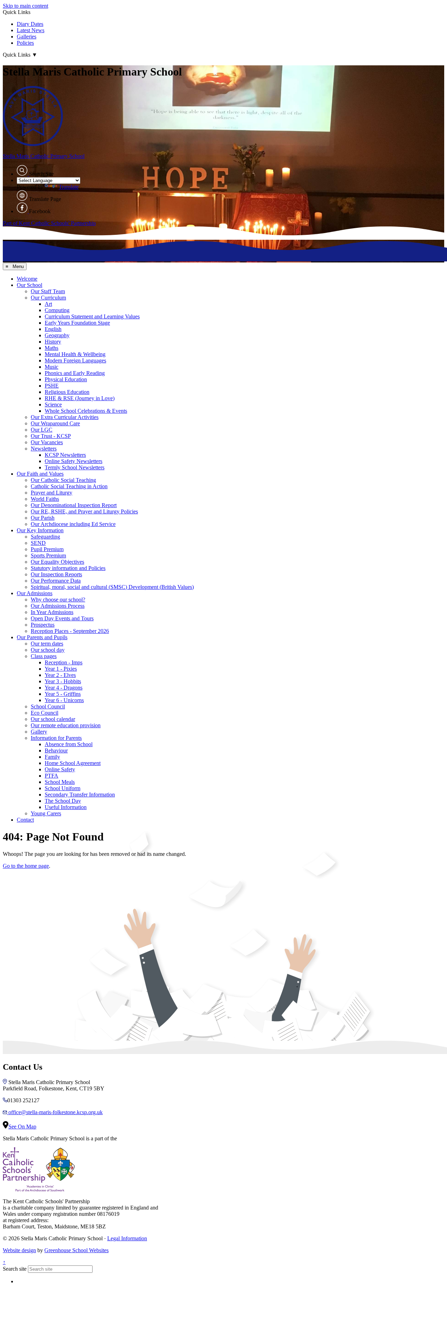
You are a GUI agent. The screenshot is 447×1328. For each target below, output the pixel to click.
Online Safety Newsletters (73, 461)
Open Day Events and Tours (62, 618)
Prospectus (42, 625)
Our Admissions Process (58, 606)
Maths (51, 348)
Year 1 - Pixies (61, 669)
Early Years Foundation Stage (77, 323)
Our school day (48, 650)
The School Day (63, 801)
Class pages (44, 656)
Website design (19, 1250)
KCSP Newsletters (65, 455)
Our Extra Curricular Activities (64, 417)
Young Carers (46, 813)
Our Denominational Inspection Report (74, 505)
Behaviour (56, 750)
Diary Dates (30, 24)
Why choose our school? (58, 599)
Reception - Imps (63, 662)
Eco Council (44, 713)
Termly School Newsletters (74, 467)
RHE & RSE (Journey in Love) (80, 398)
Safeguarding (45, 537)
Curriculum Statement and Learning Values (92, 316)
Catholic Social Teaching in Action (69, 486)
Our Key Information (40, 530)
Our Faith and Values (40, 474)
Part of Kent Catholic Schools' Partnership (49, 223)
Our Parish (42, 518)
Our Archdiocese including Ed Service (73, 524)
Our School (29, 285)
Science (53, 404)
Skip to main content (25, 6)
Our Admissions (34, 593)
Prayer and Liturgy (51, 493)
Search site (15, 1269)
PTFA (51, 776)
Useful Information (66, 807)
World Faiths (45, 499)
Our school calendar (53, 719)
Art (48, 304)
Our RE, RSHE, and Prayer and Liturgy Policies (84, 511)
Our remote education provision (66, 725)
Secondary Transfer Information (80, 794)
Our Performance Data (56, 581)
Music (51, 367)
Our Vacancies (47, 442)
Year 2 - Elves (60, 675)
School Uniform (62, 788)
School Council (48, 706)
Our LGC (41, 430)
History (53, 342)
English (53, 329)
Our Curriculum (48, 298)
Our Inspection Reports (56, 574)
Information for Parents (56, 738)
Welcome (27, 279)
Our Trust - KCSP (51, 436)
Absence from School (69, 744)
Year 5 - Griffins (63, 694)
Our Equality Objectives (57, 562)
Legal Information (127, 1238)
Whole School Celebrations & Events (86, 411)
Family (52, 757)
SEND (38, 543)
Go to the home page (26, 866)
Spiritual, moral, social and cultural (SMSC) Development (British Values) (112, 587)
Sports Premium (48, 555)
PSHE (52, 386)
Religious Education (67, 392)
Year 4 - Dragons (63, 688)
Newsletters (44, 449)
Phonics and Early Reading (75, 373)
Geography (57, 335)
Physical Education (66, 379)
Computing (57, 310)
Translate (69, 187)
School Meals (60, 782)
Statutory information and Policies (68, 568)
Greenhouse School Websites (76, 1250)
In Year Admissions (52, 612)
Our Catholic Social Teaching (63, 480)
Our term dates (47, 644)
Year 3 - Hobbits (63, 681)
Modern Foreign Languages (75, 360)
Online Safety (60, 769)
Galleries (26, 36)
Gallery (39, 732)
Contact (25, 820)
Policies (25, 43)
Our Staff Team (48, 291)
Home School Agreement (73, 763)
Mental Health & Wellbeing (75, 354)
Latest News (30, 30)
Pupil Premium (47, 549)
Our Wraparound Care (55, 423)
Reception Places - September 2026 (70, 631)
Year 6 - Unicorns (64, 700)
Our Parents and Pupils (42, 637)
